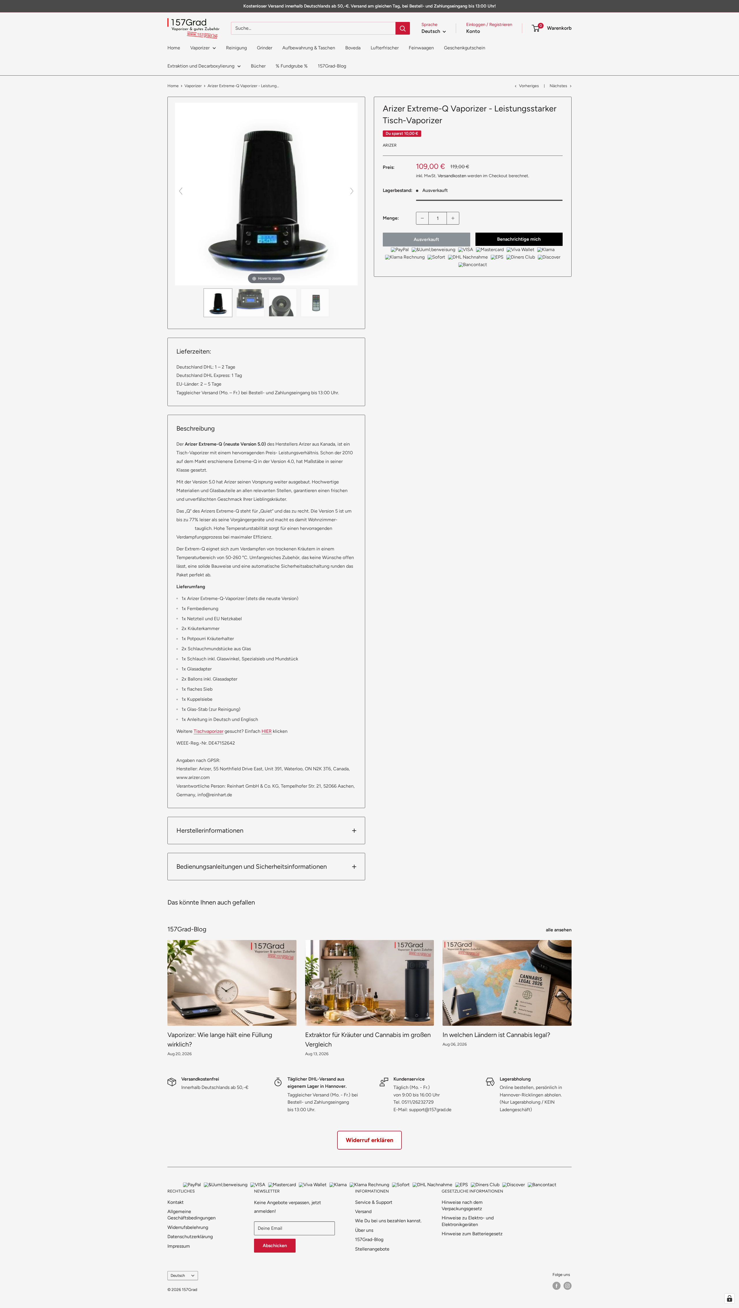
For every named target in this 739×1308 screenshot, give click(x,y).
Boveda (353, 48)
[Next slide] (352, 191)
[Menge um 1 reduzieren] (422, 218)
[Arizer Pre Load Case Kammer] (282, 302)
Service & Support (373, 1202)
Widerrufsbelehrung (187, 1227)
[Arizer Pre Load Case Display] (250, 302)
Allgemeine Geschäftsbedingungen (191, 1215)
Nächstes (558, 85)
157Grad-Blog (332, 66)
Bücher (258, 66)
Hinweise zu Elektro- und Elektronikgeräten (468, 1221)
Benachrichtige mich (519, 239)
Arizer (390, 145)
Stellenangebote (372, 1249)
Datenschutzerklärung (190, 1236)
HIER (267, 731)
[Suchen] (402, 28)
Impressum (178, 1246)
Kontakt (175, 1202)
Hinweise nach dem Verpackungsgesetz (462, 1205)
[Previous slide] (180, 191)
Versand (363, 1211)
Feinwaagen (421, 48)
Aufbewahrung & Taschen (308, 48)
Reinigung (236, 48)
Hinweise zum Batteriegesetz (472, 1233)
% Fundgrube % (292, 66)
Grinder (264, 48)
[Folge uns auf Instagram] (567, 1286)
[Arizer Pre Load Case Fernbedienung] (315, 302)
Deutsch (178, 1275)
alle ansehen (559, 930)
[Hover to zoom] (266, 193)
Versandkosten (452, 175)
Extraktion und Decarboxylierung (200, 66)
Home (173, 48)
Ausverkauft (426, 239)
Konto (473, 31)
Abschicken (275, 1245)
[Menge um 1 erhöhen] (453, 218)
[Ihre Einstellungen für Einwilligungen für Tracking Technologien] (729, 1298)
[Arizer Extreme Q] (218, 302)
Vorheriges (529, 85)
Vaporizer (200, 48)
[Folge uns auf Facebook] (557, 1286)
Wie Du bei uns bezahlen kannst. (388, 1220)
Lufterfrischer (385, 48)
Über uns (364, 1230)
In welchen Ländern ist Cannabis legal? (496, 1035)
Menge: (391, 218)
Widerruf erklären (369, 1140)
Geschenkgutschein (464, 48)
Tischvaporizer (208, 731)
